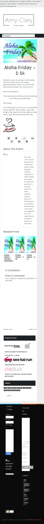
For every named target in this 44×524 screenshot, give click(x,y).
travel (19, 388)
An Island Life (12, 82)
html (25, 457)
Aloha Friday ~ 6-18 (31, 257)
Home (9, 396)
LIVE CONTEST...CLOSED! (12, 355)
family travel (26, 490)
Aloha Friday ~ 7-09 (20, 257)
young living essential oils (12, 390)
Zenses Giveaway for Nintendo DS (16, 352)
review (14, 388)
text (25, 462)
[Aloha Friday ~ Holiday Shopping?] (8, 253)
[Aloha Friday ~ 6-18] (31, 253)
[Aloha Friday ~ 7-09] (20, 253)
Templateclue (37, 520)
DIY (5, 388)
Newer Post (8, 329)
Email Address (25, 446)
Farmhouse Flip (26, 484)
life (9, 388)
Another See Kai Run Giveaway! (15, 365)
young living (27, 388)
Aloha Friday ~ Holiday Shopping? (8, 258)
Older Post (33, 329)
